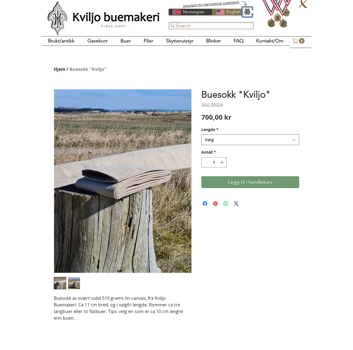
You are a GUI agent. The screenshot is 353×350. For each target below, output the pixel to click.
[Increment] (222, 162)
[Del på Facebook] (205, 203)
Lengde (209, 129)
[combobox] (250, 139)
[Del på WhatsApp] (226, 203)
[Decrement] (205, 162)
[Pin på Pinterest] (215, 203)
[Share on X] (236, 203)
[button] (299, 41)
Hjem (59, 69)
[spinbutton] (214, 162)
